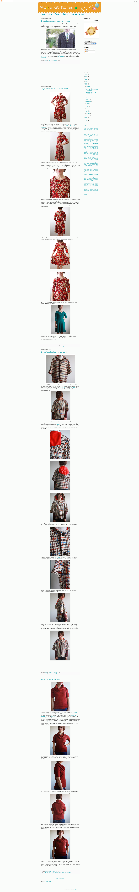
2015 (86, 81)
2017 (86, 78)
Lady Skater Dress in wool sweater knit (54, 89)
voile (93, 190)
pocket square (75, 61)
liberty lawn (86, 154)
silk (41, 63)
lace (93, 153)
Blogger (74, 889)
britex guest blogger (49, 61)
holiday (85, 147)
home (93, 147)
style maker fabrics (90, 184)
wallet (95, 190)
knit (92, 152)
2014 (86, 83)
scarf (87, 171)
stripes (96, 183)
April (87, 110)
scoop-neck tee (91, 171)
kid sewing (89, 151)
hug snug (88, 148)
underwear (96, 188)
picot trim (96, 166)
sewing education (87, 175)
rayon (91, 169)
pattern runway (87, 164)
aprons (90, 125)
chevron (97, 130)
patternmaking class (88, 165)
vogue (91, 190)
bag (94, 125)
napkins (93, 158)
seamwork (86, 173)
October (88, 99)
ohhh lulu (92, 159)
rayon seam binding (95, 169)
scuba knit (96, 171)
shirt (94, 178)
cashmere (48, 673)
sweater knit (89, 185)
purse (96, 168)
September (88, 101)
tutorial (85, 188)
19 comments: (55, 344)
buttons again (57, 557)
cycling (91, 134)
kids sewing (86, 152)
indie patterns (93, 148)
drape (95, 136)
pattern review (96, 163)
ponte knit (92, 168)
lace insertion (96, 153)
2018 (86, 76)
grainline (97, 140)
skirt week (95, 180)
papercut (94, 160)
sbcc (85, 171)
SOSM (66, 872)
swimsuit (96, 185)
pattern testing (95, 164)
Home (43, 14)
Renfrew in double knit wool (50, 680)
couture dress (93, 133)
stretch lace (88, 183)
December (88, 86)
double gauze (90, 136)
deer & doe (86, 135)
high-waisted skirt (95, 146)
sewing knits (93, 177)
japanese (85, 149)
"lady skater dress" (47, 346)
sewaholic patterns (58, 872)
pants (91, 160)
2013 (86, 84)
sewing (62, 346)
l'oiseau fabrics (89, 153)
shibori (88, 178)
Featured (66, 14)
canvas (97, 129)
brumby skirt (86, 129)
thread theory (88, 186)
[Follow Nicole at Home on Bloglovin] (90, 44)
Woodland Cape (62, 387)
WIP (87, 125)
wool (65, 346)
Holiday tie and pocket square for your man (55, 21)
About (50, 14)
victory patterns (90, 189)
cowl (97, 133)
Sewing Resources (78, 14)
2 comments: (54, 60)
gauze (88, 140)
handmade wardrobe (57, 61)
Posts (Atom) (48, 881)
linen (66, 61)
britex (45, 61)
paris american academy (88, 162)
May (87, 108)
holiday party (89, 147)
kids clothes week (94, 151)
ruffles (97, 170)
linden (97, 154)
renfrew (53, 872)
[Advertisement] (60, 75)
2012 (86, 117)
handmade (92, 141)
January (88, 115)
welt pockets (89, 191)
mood (88, 158)
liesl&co (94, 154)
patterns (94, 165)
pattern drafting (90, 163)
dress (52, 346)
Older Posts (77, 876)
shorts (85, 179)
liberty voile (91, 154)
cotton (89, 133)
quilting (85, 169)
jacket (97, 148)
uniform (85, 189)
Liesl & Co (72, 387)
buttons (94, 129)
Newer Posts (43, 876)
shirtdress (96, 178)
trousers (96, 186)
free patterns (88, 139)
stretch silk (92, 183)
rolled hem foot (93, 170)
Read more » (43, 57)
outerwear (59, 673)
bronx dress (96, 128)
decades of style (95, 134)
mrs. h (91, 158)
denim (91, 135)
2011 (86, 118)
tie (43, 63)
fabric (96, 138)
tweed (88, 188)
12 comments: (55, 672)
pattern (85, 163)
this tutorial (59, 424)
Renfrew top (73, 715)
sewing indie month (87, 177)
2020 (86, 74)
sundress (96, 184)
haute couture (89, 146)
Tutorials (57, 14)
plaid (85, 168)
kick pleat (95, 149)
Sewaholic (75, 712)
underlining (92, 188)
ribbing (88, 170)
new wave (88, 159)
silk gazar (94, 179)
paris (97, 160)
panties (88, 160)
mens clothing (70, 61)
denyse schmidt (95, 135)
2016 (86, 79)
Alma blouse (53, 716)
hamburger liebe (87, 141)
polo (89, 168)
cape (45, 673)
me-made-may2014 (91, 157)
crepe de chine (86, 134)
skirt (92, 180)
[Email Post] (59, 60)
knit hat (95, 152)
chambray (93, 130)
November (88, 88)
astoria (92, 125)
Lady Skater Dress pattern (70, 125)
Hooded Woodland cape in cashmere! (54, 352)
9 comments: (54, 871)
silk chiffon (90, 179)
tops (68, 872)
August (87, 103)
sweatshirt (93, 185)
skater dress (89, 180)
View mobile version (60, 878)
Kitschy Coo (43, 127)
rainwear (88, 169)
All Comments (88, 51)
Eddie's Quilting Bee (45, 721)
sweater (85, 185)
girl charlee (92, 140)
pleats (87, 168)
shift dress (91, 178)
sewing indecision (95, 175)
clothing (85, 131)
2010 (86, 120)
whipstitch (94, 191)
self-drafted (90, 173)
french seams (93, 139)
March (87, 111)
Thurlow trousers (44, 716)
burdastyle (90, 129)
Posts (87, 49)
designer (85, 136)
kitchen (90, 152)
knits (97, 152)
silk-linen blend (61, 56)
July (87, 104)
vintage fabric (95, 189)
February (88, 113)
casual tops (88, 130)
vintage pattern (86, 190)
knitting (85, 153)
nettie (85, 159)
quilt (97, 168)
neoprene (96, 158)
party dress (96, 162)
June (87, 106)
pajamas (85, 160)
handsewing (63, 61)
